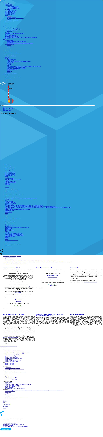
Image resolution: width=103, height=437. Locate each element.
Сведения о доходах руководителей (9, 423)
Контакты (8, 72)
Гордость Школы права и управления (11, 73)
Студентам (5, 54)
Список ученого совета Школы (12, 6)
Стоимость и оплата (10, 62)
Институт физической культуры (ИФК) (12, 351)
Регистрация (9, 64)
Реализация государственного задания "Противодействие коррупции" (20, 43)
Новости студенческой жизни (10, 55)
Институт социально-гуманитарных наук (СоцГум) (14, 350)
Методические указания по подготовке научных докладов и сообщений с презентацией (21, 37)
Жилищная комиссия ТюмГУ (12, 69)
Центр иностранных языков (12, 10)
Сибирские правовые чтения (10, 202)
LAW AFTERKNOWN (9, 204)
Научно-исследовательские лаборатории (12, 385)
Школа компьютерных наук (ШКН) (11, 357)
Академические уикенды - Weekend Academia (15, 18)
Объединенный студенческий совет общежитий (13, 233)
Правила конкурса (18, 299)
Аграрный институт (8, 349)
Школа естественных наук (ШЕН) (11, 356)
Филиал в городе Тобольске (10, 363)
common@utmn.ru (6, 420)
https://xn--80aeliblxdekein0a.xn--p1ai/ (90, 282)
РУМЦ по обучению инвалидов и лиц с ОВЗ (13, 386)
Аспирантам (7, 32)
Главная (4, 107)
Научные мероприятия (9, 40)
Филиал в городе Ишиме (9, 364)
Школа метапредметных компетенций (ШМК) (13, 358)
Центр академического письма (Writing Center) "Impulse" (15, 388)
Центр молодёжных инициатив (10, 56)
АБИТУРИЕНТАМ (10, 60)
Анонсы (6, 214)
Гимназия (6, 375)
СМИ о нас (7, 183)
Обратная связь (7, 22)
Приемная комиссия (8, 79)
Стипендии (7, 57)
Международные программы (10, 13)
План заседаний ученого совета (12, 7)
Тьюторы (6, 370)
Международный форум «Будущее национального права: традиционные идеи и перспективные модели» (24, 205)
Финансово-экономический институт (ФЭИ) (13, 355)
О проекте (9, 45)
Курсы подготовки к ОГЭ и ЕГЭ (11, 379)
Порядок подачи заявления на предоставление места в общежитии (19, 61)
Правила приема (8, 77)
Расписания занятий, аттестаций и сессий (12, 368)
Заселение (9, 63)
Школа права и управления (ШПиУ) (11, 361)
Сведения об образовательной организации (11, 422)
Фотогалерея (9, 71)
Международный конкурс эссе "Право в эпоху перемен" (13, 314)
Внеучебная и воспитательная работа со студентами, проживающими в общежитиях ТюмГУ (24, 66)
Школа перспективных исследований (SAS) (13, 360)
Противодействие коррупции (8, 425)
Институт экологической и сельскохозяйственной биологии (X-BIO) (17, 352)
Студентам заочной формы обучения (11, 30)
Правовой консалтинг (7, 53)
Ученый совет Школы (9, 5)
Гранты (6, 50)
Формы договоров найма (9, 230)
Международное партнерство (10, 12)
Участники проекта (10, 46)
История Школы (8, 3)
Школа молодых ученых (11, 17)
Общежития (7, 58)
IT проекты (9, 19)
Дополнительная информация (52, 275)
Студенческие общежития (11, 59)
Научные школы (8, 51)
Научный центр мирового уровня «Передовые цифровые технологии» (18, 384)
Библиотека (7, 383)
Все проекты (9, 16)
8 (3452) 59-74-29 (6, 419)
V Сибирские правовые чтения (12, 20)
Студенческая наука (8, 49)
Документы (9, 65)
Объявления (7, 25)
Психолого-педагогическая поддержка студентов (16, 67)
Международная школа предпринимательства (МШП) (14, 353)
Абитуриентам (7, 241)
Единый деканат (8, 367)
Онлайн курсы (7, 373)
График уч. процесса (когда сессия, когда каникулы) (14, 369)
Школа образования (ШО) (9, 359)
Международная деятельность (10, 11)
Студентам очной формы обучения (11, 27)
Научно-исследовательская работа (11, 35)
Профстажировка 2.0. (74, 267)
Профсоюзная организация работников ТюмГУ (13, 397)
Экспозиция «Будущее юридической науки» (13, 52)
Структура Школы (8, 9)
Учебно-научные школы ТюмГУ (10, 377)
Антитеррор (7, 393)
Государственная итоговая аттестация (12, 36)
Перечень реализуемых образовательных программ (14, 33)
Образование (5, 26)
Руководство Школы (8, 4)
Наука (4, 39)
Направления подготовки (9, 378)
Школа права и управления (8, 108)
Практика (6, 34)
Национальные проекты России (10, 398)
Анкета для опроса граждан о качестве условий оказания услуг (16, 396)
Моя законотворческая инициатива (77, 314)
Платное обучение (8, 78)
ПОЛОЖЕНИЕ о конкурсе (52, 277)
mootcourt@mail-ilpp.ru (19, 292)
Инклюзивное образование (10, 391)
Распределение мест (8, 229)
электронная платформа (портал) (24, 286)
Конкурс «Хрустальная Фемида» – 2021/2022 (11, 267)
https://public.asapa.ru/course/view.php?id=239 (10, 332)
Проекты (6, 15)
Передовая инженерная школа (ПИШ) (12, 354)
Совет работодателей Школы (10, 14)
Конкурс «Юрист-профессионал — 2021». (44, 267)
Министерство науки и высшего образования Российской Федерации (15, 426)
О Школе (4, 2)
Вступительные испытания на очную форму (13, 76)
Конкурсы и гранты (10, 42)
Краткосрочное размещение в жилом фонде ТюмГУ (16, 68)
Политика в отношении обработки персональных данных (13, 424)
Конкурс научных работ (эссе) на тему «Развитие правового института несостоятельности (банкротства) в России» (50, 315)
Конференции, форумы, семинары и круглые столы (16, 41)
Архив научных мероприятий (10, 203)
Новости (8, 70)
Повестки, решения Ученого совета (13, 8)
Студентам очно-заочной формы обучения (12, 28)
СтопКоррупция (8, 392)
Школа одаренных (8, 376)
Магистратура (9, 31)
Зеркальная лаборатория (9, 44)
